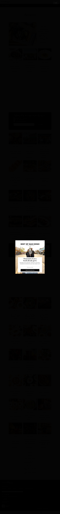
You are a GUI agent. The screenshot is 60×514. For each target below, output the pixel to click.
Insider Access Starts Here (30, 270)
